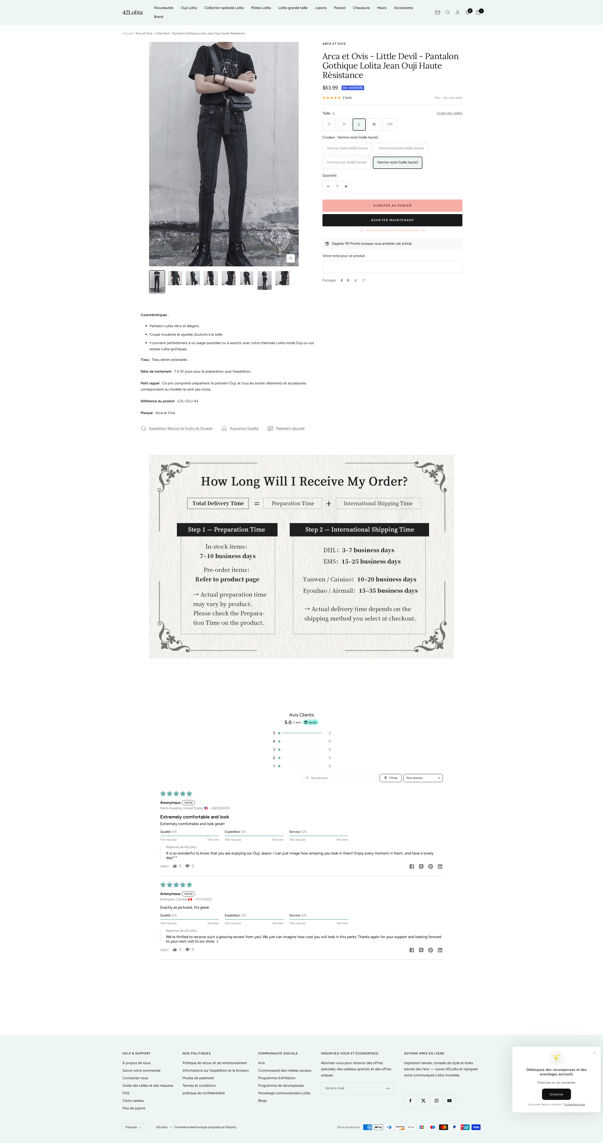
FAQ (126, 1093)
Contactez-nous (135, 1078)
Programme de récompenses (281, 1085)
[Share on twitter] (421, 867)
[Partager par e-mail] (363, 280)
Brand (158, 17)
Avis (261, 1063)
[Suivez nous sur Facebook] (410, 1100)
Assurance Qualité (244, 428)
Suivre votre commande (141, 1070)
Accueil (127, 33)
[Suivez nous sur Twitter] (423, 1100)
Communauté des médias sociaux (284, 1070)
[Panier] (478, 12)
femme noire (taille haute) (397, 162)
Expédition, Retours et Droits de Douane (180, 428)
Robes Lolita (261, 8)
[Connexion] (458, 12)
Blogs (262, 1100)
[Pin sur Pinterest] (348, 280)
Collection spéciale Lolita (224, 8)
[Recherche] (448, 12)
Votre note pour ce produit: (344, 256)
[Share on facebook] (412, 867)
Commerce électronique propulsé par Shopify (205, 1127)
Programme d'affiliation (276, 1078)
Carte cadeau (133, 1100)
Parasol (340, 8)
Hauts (382, 8)
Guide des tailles (449, 113)
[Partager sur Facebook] (342, 280)
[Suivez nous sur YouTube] (449, 1100)
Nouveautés (163, 8)
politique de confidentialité (204, 1093)
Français (131, 1127)
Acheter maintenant (392, 220)
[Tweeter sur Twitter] (356, 280)
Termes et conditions (199, 1085)
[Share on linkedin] (440, 867)
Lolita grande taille (292, 8)
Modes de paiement (198, 1078)
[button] (301, 733)
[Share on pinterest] (430, 867)
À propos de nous (136, 1063)
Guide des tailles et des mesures (147, 1085)
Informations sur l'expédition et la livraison (216, 1070)
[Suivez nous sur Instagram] (436, 1100)
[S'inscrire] (388, 1088)
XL (374, 124)
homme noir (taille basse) (347, 162)
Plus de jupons (133, 1108)
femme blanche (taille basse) (401, 148)
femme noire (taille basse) (347, 148)
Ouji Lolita (189, 8)
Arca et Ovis (334, 43)
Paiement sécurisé (290, 428)
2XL (390, 124)
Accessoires (403, 8)
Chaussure (361, 8)
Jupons (320, 8)
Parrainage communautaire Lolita (284, 1093)
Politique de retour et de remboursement (215, 1063)
